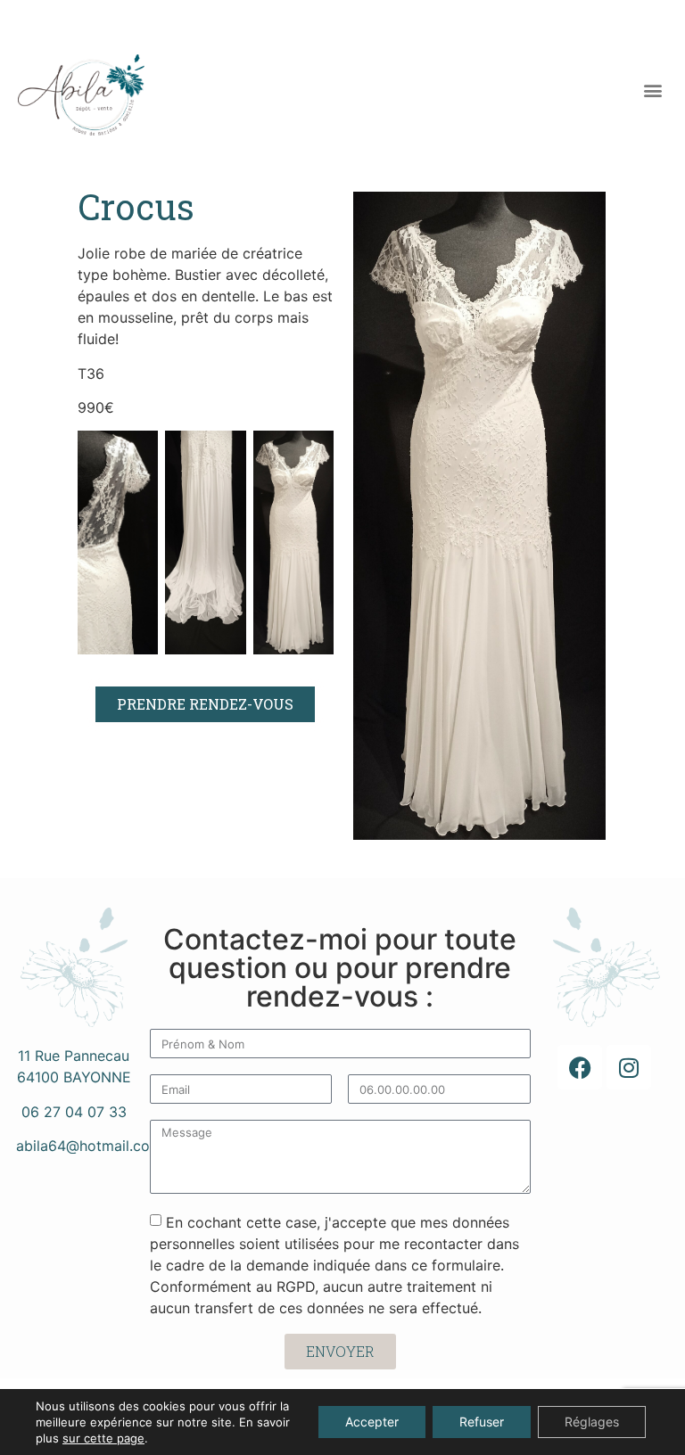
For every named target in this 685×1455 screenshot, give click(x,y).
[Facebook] (579, 1067)
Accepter (372, 1421)
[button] (652, 90)
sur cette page (103, 1438)
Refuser (481, 1421)
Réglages (592, 1421)
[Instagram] (629, 1067)
